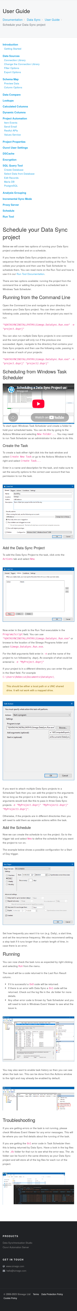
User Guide (52, 19)
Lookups (8, 100)
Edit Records (11, 177)
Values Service (12, 134)
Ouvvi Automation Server (16, 1247)
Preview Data (11, 83)
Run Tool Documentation (30, 274)
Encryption (9, 160)
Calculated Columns (15, 106)
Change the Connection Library (22, 64)
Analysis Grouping (14, 193)
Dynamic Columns (14, 112)
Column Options (13, 87)
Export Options (12, 72)
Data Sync (33, 19)
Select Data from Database (19, 173)
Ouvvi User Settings (15, 148)
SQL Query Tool (13, 165)
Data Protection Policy (52, 1294)
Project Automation (15, 118)
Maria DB (9, 181)
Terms (36, 1294)
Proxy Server (11, 205)
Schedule (8, 211)
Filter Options (11, 68)
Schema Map (11, 79)
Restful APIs (11, 130)
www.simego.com (15, 1266)
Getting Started (12, 48)
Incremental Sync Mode (17, 199)
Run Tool (8, 216)
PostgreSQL (11, 185)
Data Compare (12, 95)
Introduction (10, 44)
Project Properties (14, 142)
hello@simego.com (16, 1270)
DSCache (8, 153)
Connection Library (15, 60)
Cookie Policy (10, 1298)
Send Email (10, 126)
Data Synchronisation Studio (17, 1242)
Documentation (13, 19)
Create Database (13, 169)
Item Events (10, 122)
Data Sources (11, 56)
